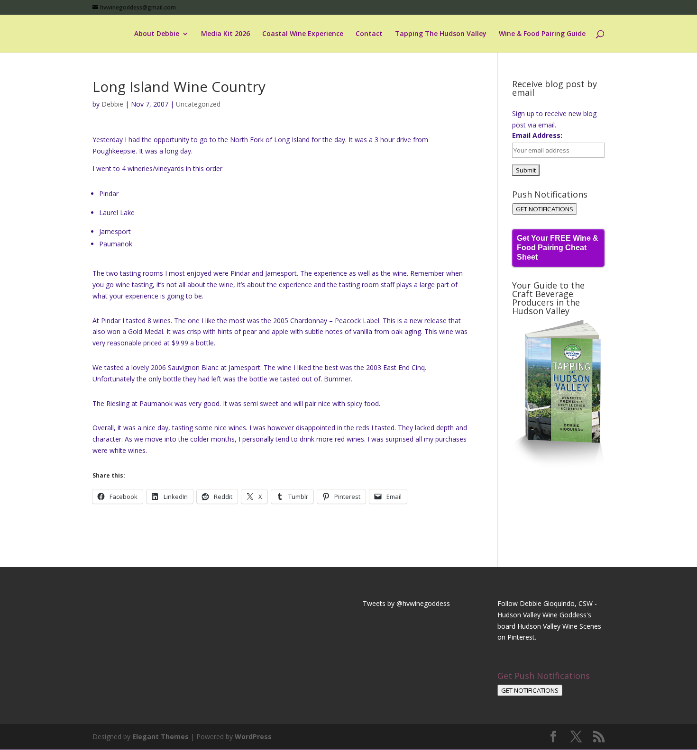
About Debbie (156, 34)
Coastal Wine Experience (302, 34)
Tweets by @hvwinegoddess (406, 603)
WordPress (253, 736)
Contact (369, 34)
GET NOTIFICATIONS (544, 209)
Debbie (112, 103)
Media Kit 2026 (225, 34)
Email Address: (537, 135)
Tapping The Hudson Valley (440, 34)
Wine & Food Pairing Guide (542, 34)
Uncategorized (198, 103)
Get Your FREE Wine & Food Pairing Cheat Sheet (557, 247)
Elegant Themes (160, 736)
